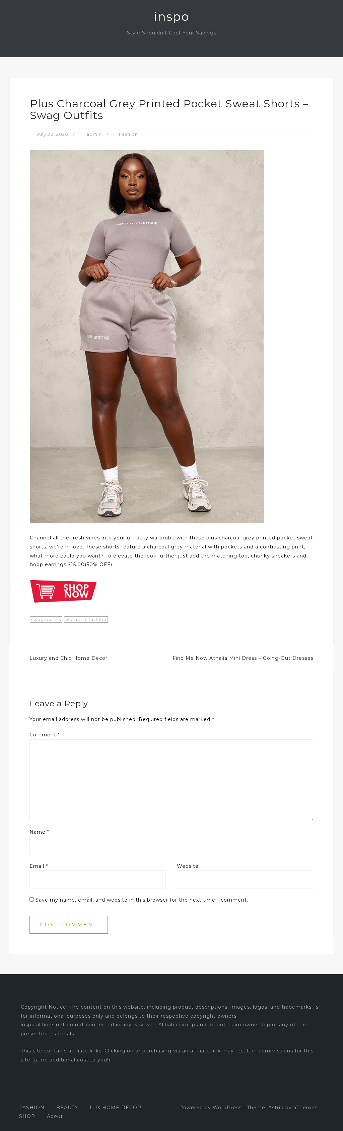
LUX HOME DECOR (115, 1108)
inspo (171, 16)
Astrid (276, 1108)
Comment (44, 735)
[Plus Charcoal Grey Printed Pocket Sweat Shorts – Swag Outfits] (147, 336)
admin (94, 134)
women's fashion (86, 619)
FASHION (32, 1108)
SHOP (27, 1116)
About (55, 1116)
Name (39, 832)
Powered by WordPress (210, 1108)
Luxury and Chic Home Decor (68, 658)
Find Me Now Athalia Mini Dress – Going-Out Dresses (243, 658)
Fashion (128, 134)
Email (38, 866)
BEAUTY (67, 1108)
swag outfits (46, 619)
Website (188, 866)
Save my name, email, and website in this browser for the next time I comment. (142, 900)
